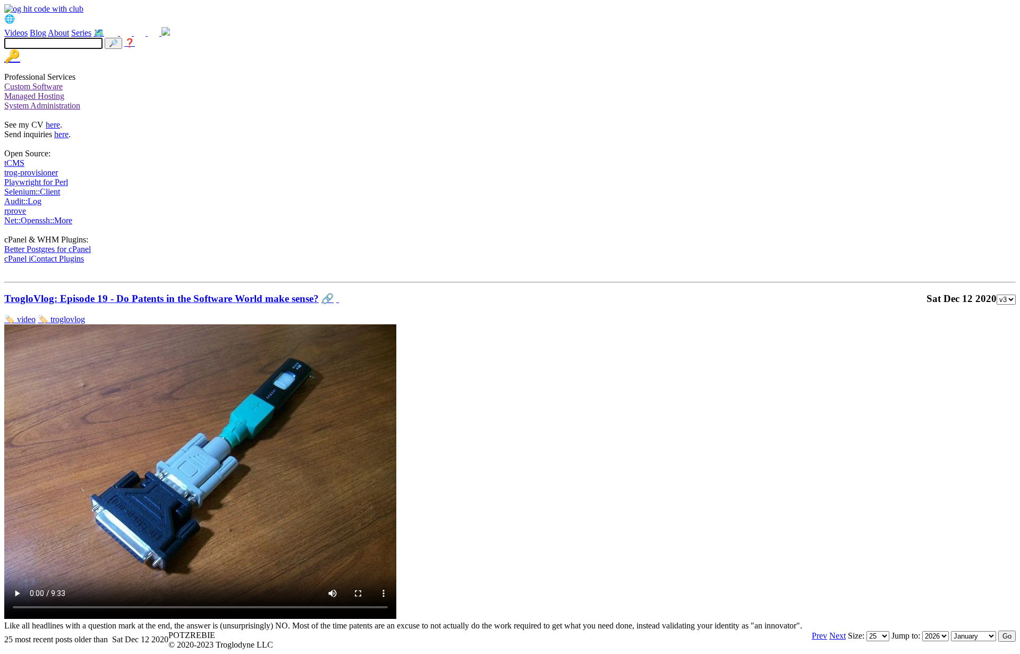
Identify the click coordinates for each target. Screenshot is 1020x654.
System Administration (42, 105)
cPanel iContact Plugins (44, 258)
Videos (16, 32)
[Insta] (127, 32)
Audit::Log (22, 201)
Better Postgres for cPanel (47, 249)
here (53, 124)
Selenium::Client (32, 191)
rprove (15, 210)
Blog (38, 32)
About (58, 32)
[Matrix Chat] (166, 32)
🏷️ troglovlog (61, 319)
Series (81, 32)
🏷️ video (20, 319)
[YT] (141, 32)
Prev (819, 635)
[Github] (155, 32)
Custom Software (33, 86)
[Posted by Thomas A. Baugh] (337, 298)
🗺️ (99, 32)
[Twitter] (113, 32)
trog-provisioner (31, 172)
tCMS (14, 162)
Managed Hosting (34, 95)
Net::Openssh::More (38, 220)
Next (837, 635)
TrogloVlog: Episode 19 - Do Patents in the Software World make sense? (161, 298)
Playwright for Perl (36, 182)
